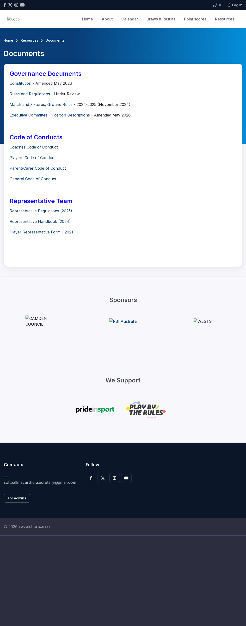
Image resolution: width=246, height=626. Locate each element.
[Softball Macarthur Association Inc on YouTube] (22, 4)
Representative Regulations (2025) (41, 210)
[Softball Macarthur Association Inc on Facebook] (5, 4)
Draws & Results (161, 19)
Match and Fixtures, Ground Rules (41, 104)
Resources (224, 19)
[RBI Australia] (123, 321)
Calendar (129, 19)
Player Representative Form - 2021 (41, 232)
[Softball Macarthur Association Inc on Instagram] (16, 4)
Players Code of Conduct (32, 157)
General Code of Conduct (33, 178)
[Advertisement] (123, 580)
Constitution (20, 83)
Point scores (195, 19)
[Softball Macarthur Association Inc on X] (10, 4)
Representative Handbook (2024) (40, 221)
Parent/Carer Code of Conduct (38, 168)
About (107, 19)
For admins (17, 498)
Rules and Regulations (30, 93)
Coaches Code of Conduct (34, 147)
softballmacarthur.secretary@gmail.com (40, 482)
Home (87, 19)
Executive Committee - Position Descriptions (50, 115)
